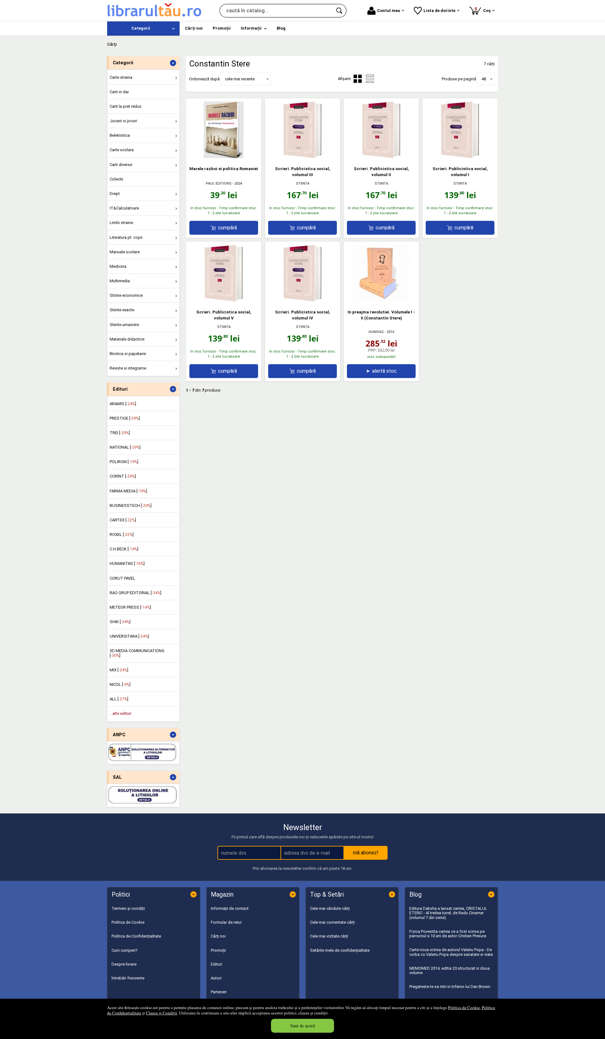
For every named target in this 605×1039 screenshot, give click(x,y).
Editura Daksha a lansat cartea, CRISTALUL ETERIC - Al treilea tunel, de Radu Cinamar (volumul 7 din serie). (448, 913)
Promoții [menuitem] (222, 28)
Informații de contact (230, 908)
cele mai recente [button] (240, 79)
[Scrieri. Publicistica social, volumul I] (460, 156)
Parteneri (219, 992)
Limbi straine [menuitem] (121, 222)
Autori (216, 978)
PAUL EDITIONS (219, 183)
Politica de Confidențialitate (136, 936)
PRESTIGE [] (125, 418)
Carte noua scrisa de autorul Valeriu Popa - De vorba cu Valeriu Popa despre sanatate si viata (451, 951)
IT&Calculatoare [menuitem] (124, 208)
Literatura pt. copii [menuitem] (126, 237)
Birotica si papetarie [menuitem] (128, 353)
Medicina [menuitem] (118, 266)
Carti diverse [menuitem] (121, 164)
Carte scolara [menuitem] (122, 149)
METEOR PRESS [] (130, 607)
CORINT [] (123, 476)
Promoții (218, 950)
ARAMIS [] (123, 403)
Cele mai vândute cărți (330, 908)
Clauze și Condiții (161, 1013)
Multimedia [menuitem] (120, 280)
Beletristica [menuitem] (120, 135)
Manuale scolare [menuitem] (125, 252)
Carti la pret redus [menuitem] (125, 106)
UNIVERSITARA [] (129, 636)
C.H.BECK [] (124, 549)
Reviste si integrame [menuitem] (128, 368)
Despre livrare (124, 964)
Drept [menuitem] (115, 193)
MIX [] (119, 670)
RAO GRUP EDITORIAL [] (135, 592)
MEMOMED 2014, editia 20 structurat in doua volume (449, 970)
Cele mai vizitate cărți (329, 936)
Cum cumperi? (125, 950)
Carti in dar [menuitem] (119, 91)
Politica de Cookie (464, 1007)
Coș (484, 9)
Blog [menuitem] (281, 28)
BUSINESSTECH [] (131, 505)
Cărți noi (218, 936)
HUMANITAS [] (127, 563)
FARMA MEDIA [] (128, 491)
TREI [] (120, 432)
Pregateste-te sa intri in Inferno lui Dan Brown (449, 986)
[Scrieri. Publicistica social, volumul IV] (302, 300)
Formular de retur (226, 922)
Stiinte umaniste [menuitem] (124, 324)
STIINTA (302, 183)
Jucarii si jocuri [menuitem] (123, 120)
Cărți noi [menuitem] (194, 28)
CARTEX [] (123, 520)
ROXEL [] (122, 534)
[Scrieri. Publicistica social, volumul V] (223, 300)
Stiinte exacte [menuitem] (122, 309)
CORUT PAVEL (122, 578)
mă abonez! (365, 853)
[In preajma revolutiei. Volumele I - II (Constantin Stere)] (381, 300)
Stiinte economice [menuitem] (126, 295)
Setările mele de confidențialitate (340, 950)
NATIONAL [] (125, 447)
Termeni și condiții (128, 908)
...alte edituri (120, 713)
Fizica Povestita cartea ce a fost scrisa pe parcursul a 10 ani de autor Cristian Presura (447, 933)
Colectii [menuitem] (116, 179)
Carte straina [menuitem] (121, 77)
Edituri (216, 964)
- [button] (173, 63)
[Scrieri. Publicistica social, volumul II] (381, 156)
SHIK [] (120, 621)
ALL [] (119, 699)
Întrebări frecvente (128, 978)
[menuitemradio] (370, 78)
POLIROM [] (124, 461)
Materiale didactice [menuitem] (127, 339)
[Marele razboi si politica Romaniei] (223, 156)
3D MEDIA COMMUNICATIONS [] (137, 652)
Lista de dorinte (439, 10)
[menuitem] (143, 28)
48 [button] (483, 79)
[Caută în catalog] (340, 11)
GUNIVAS (376, 332)
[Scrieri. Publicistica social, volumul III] (302, 156)
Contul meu (388, 10)
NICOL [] (120, 684)
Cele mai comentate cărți (332, 922)
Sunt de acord (302, 1026)
